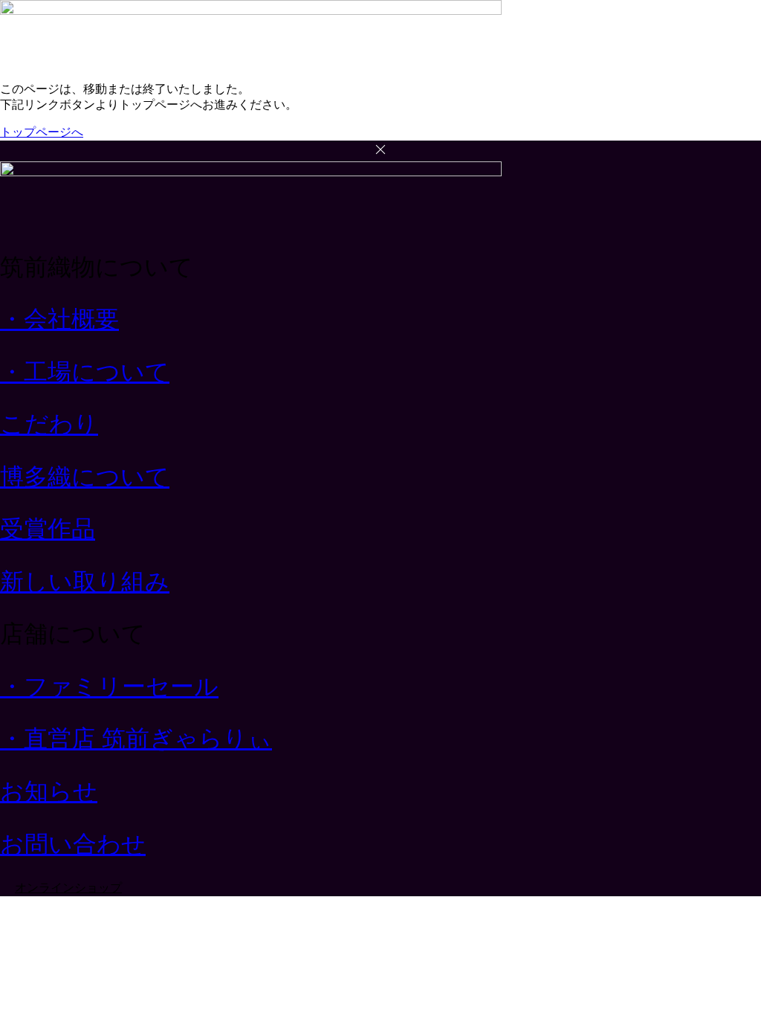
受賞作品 (47, 528)
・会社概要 (59, 319)
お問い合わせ (73, 844)
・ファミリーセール (109, 686)
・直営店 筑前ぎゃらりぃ (136, 738)
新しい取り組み (84, 581)
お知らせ (48, 791)
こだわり (49, 424)
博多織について (84, 476)
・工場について (84, 372)
